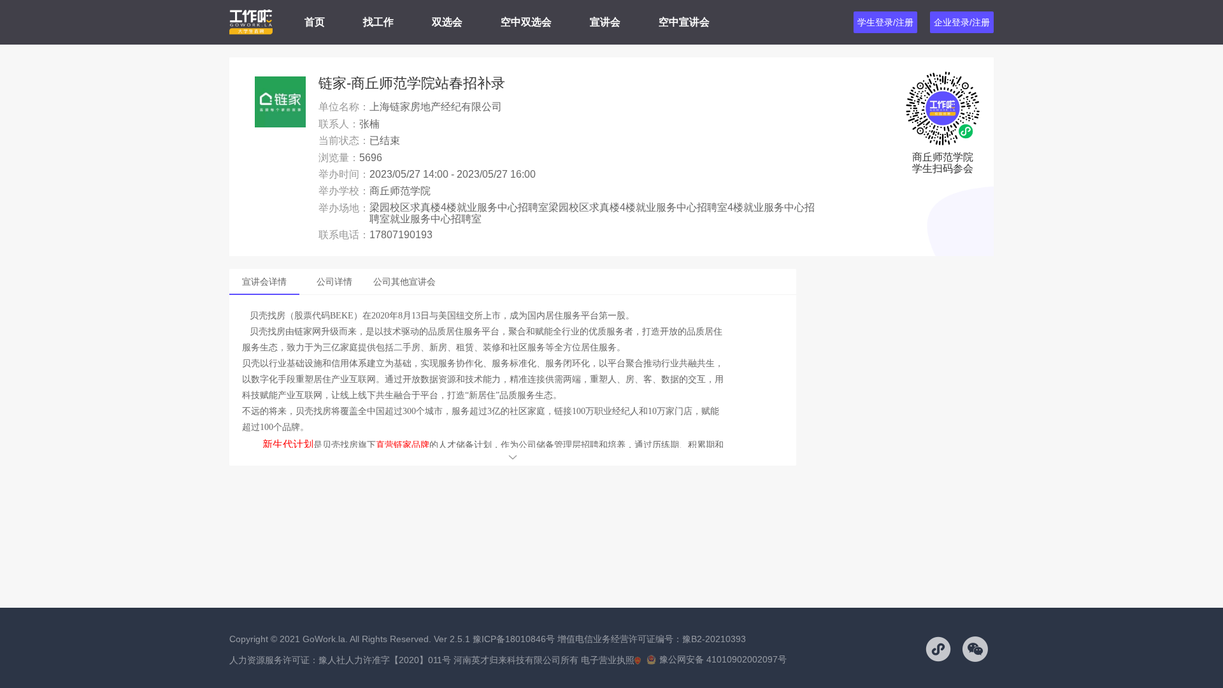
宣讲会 (605, 22)
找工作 (378, 22)
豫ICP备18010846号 (514, 639)
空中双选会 (526, 22)
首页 (314, 22)
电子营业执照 (607, 660)
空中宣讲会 (684, 22)
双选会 (447, 22)
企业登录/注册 (962, 22)
